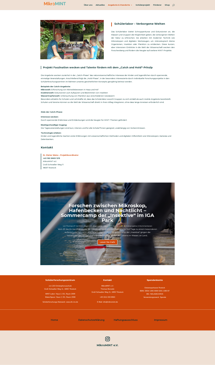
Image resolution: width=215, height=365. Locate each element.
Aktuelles (100, 5)
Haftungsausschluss (126, 320)
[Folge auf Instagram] (107, 339)
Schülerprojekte (130, 226)
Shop (167, 5)
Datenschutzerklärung (91, 320)
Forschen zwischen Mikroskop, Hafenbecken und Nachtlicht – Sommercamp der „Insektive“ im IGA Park (107, 213)
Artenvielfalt (98, 226)
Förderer (157, 5)
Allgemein (88, 226)
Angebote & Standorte (119, 5)
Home (54, 320)
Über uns (88, 5)
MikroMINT (107, 226)
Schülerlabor (118, 226)
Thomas (69, 226)
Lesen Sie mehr (107, 242)
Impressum (160, 320)
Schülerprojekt (143, 5)
